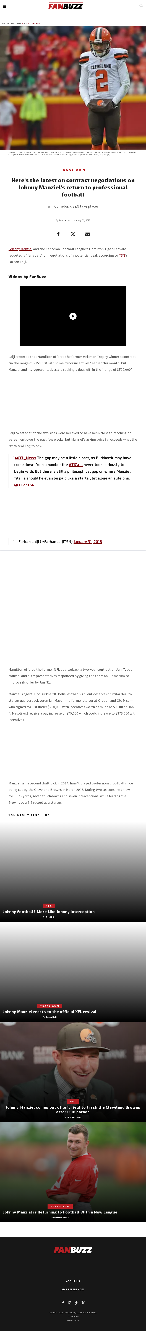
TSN (122, 255)
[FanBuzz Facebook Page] (62, 1303)
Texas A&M (35, 23)
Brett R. (50, 917)
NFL (49, 905)
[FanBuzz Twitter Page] (83, 1303)
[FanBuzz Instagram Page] (69, 1303)
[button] (4, 6)
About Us (73, 1281)
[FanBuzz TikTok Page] (76, 1303)
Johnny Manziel (20, 249)
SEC (25, 23)
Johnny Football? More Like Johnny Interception (49, 911)
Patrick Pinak (61, 1217)
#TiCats (76, 464)
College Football (11, 23)
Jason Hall (65, 220)
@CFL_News (25, 457)
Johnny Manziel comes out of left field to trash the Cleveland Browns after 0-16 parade (73, 1109)
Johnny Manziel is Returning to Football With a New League (60, 1212)
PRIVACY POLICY (73, 1320)
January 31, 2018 (88, 541)
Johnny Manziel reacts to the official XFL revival (50, 1011)
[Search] (141, 5)
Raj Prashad (74, 1117)
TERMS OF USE (73, 1316)
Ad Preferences (73, 1289)
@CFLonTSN (24, 485)
